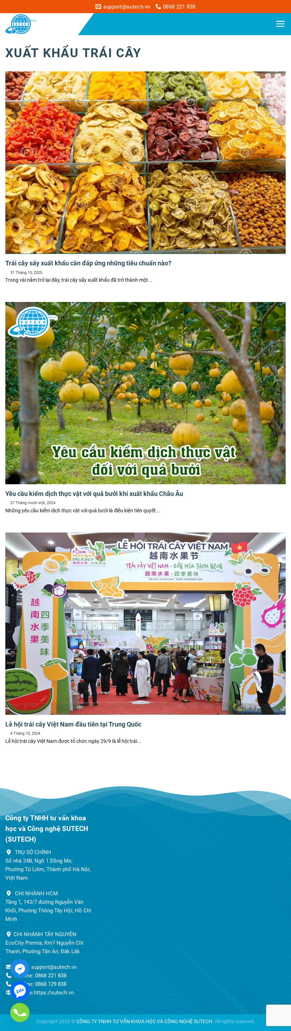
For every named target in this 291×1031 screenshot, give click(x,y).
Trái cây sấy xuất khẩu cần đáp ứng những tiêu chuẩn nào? (88, 263)
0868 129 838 (50, 984)
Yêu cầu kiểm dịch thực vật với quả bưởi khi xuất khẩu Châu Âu (94, 493)
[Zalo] (19, 990)
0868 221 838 (50, 975)
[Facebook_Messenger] (19, 968)
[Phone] (19, 1012)
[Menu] (280, 24)
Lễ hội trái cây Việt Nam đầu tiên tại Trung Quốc (73, 724)
